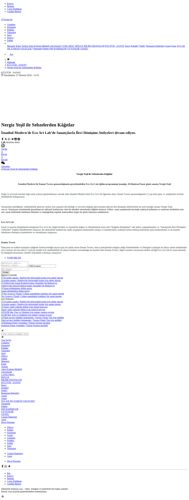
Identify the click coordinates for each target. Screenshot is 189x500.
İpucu (127, 46)
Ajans (173, 46)
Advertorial (55, 46)
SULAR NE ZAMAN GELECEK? (18, 401)
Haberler (11, 62)
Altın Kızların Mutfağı (39, 46)
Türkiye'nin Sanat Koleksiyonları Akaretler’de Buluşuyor (28, 285)
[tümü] (8, 43)
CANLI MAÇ (68, 46)
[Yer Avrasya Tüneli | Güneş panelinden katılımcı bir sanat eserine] (32, 293)
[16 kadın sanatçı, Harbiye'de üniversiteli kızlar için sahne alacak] (32, 278)
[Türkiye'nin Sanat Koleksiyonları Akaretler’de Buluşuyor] (29, 283)
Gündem (11, 24)
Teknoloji (11, 32)
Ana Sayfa (6, 340)
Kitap (18, 46)
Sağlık (10, 40)
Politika (10, 30)
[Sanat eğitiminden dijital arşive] (16, 288)
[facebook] (2, 139)
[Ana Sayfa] (8, 59)
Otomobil (37, 48)
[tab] (97, 257)
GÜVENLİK (73, 48)
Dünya (10, 38)
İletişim (10, 6)
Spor (9, 35)
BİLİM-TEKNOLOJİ (94, 46)
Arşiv (3, 419)
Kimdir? (135, 46)
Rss (8, 473)
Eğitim (46, 48)
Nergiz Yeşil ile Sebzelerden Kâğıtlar (24, 67)
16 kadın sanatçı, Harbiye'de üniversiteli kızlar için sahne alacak (31, 280)
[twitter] (6, 139)
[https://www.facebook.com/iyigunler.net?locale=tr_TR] (2, 17)
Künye (10, 3)
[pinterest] (18, 139)
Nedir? (142, 46)
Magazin (11, 46)
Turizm (25, 46)
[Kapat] (2, 331)
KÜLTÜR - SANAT (114, 46)
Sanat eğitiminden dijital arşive (15, 291)
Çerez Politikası (14, 9)
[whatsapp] (9, 139)
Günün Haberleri (9, 417)
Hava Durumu (8, 422)
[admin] (8, 17)
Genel (167, 46)
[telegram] (12, 139)
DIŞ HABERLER (58, 48)
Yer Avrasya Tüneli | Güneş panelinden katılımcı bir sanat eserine (31, 296)
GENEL (84, 48)
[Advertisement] (94, 98)
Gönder (5, 272)
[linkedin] (15, 139)
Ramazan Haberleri (155, 46)
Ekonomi (11, 27)
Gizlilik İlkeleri (14, 11)
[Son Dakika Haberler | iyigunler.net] (6, 19)
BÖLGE (79, 46)
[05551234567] (5, 17)
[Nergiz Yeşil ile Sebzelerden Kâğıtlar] (19, 169)
